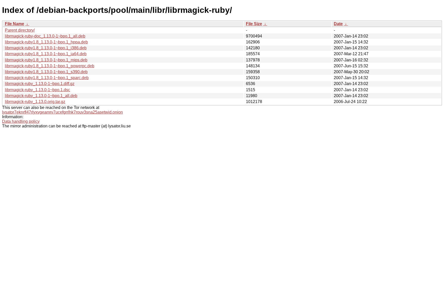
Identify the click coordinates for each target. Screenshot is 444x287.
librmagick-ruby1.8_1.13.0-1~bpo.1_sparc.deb (47, 78)
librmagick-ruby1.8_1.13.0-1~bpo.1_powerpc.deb (49, 66)
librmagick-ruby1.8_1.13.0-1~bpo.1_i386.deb (46, 48)
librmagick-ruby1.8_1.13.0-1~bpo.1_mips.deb (46, 60)
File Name (14, 24)
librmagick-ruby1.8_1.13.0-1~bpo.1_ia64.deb (46, 54)
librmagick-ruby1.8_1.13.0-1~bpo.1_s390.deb (46, 72)
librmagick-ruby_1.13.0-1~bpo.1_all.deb (41, 96)
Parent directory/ (20, 30)
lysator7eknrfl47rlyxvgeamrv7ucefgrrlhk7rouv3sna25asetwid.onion (62, 112)
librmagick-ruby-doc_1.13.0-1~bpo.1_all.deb (45, 36)
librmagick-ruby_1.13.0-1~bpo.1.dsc (37, 90)
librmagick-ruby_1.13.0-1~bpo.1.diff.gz (40, 83)
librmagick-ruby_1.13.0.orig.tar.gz (35, 101)
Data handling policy (21, 121)
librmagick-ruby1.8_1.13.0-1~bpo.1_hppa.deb (46, 42)
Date (338, 24)
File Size (254, 24)
